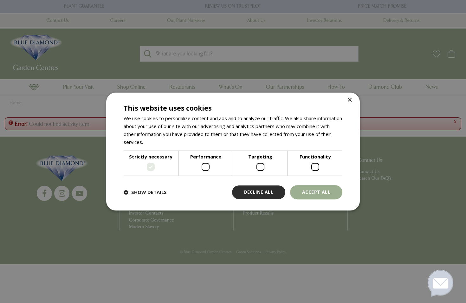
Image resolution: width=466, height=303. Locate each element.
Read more (156, 142)
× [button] (349, 100)
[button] (145, 192)
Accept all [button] (316, 192)
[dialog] (233, 151)
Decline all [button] (258, 192)
